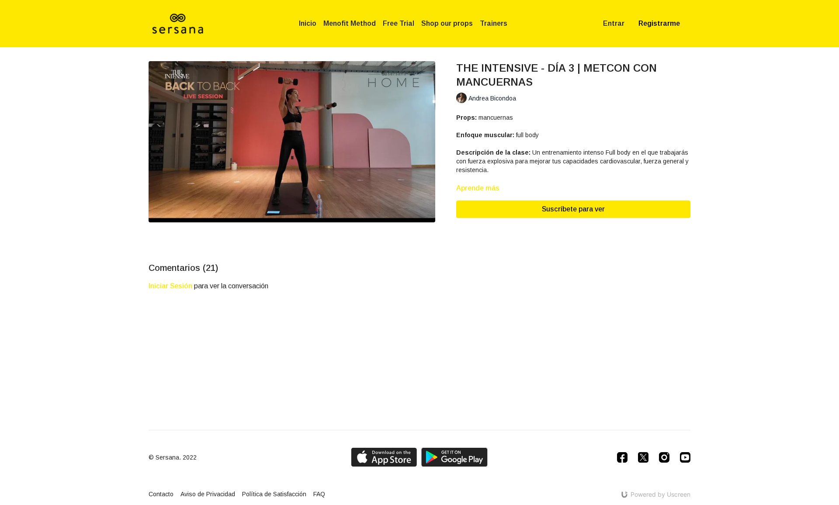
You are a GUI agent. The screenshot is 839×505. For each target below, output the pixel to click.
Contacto (161, 494)
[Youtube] (685, 457)
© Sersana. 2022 (173, 457)
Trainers (493, 23)
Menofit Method (349, 23)
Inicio (307, 23)
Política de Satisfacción (274, 494)
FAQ (319, 494)
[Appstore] (383, 457)
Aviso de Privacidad (207, 494)
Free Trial (398, 23)
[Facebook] (622, 457)
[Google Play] (454, 457)
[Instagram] (664, 457)
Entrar (613, 23)
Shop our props (447, 23)
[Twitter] (643, 457)
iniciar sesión (170, 286)
